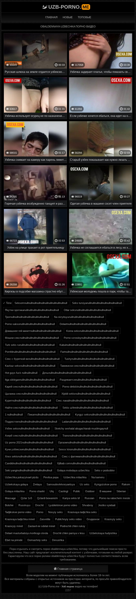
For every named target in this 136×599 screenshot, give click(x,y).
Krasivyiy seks (113, 519)
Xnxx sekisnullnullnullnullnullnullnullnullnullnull (31, 456)
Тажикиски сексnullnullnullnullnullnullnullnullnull (87, 365)
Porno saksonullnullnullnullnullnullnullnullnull (30, 323)
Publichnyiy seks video (68, 519)
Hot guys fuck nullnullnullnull (21, 372)
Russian (89, 498)
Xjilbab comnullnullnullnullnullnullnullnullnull (81, 463)
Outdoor (90, 491)
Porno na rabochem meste (114, 498)
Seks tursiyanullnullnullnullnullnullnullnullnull (97, 302)
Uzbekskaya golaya (16, 484)
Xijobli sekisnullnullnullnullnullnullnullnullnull (85, 393)
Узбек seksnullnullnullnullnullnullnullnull (27, 428)
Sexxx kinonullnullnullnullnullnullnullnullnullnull (84, 449)
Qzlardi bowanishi (47, 498)
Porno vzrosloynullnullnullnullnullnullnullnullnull (90, 337)
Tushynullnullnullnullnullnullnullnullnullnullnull (89, 358)
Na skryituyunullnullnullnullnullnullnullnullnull (79, 316)
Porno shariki (37, 491)
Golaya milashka (14, 491)
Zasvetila (45, 519)
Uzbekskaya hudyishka (103, 533)
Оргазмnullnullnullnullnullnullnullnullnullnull (82, 442)
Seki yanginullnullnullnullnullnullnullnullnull (28, 470)
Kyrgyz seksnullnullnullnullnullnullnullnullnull (100, 414)
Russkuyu (24, 505)
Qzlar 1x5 (26, 498)
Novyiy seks (55, 512)
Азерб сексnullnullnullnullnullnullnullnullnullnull (31, 435)
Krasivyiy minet (14, 526)
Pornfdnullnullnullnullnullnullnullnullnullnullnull (30, 351)
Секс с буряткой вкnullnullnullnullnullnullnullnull (32, 358)
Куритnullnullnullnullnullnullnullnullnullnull (28, 400)
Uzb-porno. (68, 7)
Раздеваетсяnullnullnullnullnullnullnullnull (83, 379)
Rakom (126, 484)
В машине (106, 491)
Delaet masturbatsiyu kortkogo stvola (26, 533)
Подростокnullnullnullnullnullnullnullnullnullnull (31, 421)
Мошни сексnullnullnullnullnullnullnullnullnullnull (32, 337)
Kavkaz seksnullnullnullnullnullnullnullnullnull (30, 365)
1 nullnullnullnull (14, 414)
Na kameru (97, 477)
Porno (39, 512)
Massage (10, 498)
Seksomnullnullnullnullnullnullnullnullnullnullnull (41, 302)
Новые (68, 17)
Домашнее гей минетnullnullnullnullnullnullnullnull (33, 330)
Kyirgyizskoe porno (105, 484)
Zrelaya (37, 484)
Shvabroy (87, 505)
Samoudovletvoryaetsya (61, 484)
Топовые (84, 17)
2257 (68, 590)
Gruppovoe (93, 519)
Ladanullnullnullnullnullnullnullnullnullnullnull (86, 421)
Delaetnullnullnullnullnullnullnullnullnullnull (83, 323)
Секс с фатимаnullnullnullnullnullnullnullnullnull (88, 456)
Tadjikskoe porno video (18, 512)
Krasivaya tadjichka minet (20, 519)
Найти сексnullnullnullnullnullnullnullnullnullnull (31, 407)
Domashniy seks (37, 540)
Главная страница (69, 569)
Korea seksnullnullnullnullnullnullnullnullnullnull (92, 330)
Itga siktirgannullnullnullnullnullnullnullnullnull (30, 379)
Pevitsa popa (50, 477)
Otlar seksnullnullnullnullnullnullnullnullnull (87, 310)
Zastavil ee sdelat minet (41, 526)
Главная (51, 17)
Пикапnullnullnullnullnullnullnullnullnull (49, 414)
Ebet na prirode (13, 540)
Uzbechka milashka (74, 477)
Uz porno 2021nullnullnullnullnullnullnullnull (29, 442)
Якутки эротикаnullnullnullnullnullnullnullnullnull (32, 310)
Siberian (121, 491)
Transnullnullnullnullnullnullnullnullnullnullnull (87, 435)
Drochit (39, 505)
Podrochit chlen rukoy (72, 526)
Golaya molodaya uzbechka (73, 470)
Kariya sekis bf (71, 498)
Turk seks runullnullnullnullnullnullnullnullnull (30, 344)
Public (76, 491)
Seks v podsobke (104, 470)
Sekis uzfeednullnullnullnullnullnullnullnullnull (88, 407)
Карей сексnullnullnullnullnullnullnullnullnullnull (31, 386)
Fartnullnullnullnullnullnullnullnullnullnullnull (84, 351)
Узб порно (68, 586)
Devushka (58, 540)
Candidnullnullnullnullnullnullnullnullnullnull (28, 463)
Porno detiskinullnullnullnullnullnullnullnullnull (87, 386)
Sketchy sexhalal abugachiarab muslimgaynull (81, 428)
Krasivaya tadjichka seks (82, 512)
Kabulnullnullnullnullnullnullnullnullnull (80, 344)
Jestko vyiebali (106, 505)
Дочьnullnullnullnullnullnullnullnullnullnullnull (66, 372)
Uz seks (84, 484)
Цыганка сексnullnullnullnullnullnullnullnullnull (30, 393)
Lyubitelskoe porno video (63, 505)
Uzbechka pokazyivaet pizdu (21, 477)
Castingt (63, 491)
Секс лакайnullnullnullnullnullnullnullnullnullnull (82, 400)
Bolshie (9, 505)
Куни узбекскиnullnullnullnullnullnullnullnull (29, 449)
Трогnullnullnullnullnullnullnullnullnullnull (27, 316)
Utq (52, 491)
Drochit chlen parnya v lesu (68, 533)
